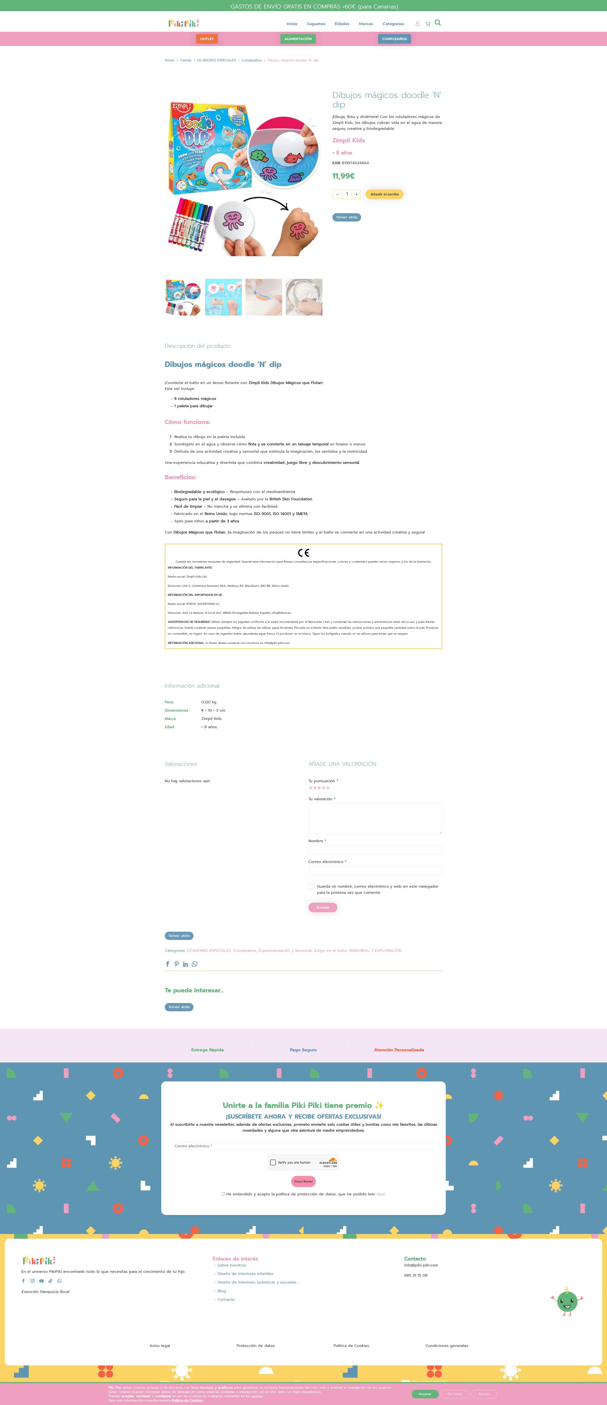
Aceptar (425, 1393)
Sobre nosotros (232, 1265)
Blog (222, 1291)
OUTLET (207, 39)
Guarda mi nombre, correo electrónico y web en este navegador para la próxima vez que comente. (377, 889)
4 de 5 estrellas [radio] (323, 787)
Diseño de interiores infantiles (246, 1274)
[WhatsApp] (194, 964)
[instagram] (32, 1281)
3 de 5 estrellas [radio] (319, 787)
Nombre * (317, 841)
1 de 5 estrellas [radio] (310, 787)
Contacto (226, 1299)
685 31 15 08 (416, 1275)
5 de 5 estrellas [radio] (327, 787)
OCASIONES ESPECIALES (216, 60)
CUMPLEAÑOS (394, 39)
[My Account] (417, 24)
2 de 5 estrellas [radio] (314, 787)
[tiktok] (50, 1281)
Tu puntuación (323, 781)
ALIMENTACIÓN (298, 39)
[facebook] (23, 1281)
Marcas (366, 24)
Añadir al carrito (385, 194)
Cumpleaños (252, 60)
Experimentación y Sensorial (285, 950)
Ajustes (484, 1393)
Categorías (393, 24)
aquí (381, 1194)
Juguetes (316, 24)
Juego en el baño (330, 950)
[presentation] (171, 177)
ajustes (257, 1396)
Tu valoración (322, 799)
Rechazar (455, 1393)
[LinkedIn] (185, 964)
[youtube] (41, 1281)
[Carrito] (428, 24)
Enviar (323, 907)
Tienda (185, 60)
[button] (437, 22)
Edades (342, 24)
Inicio (292, 24)
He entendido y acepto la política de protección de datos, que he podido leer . (305, 1194)
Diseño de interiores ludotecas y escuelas (257, 1282)
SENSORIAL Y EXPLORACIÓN (375, 950)
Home (169, 60)
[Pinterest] (176, 964)
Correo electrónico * (327, 862)
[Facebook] (167, 964)
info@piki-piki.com (421, 1265)
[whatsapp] (59, 1281)
